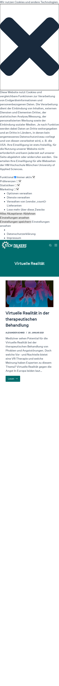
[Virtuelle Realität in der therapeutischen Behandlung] (30, 293)
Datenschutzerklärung (21, 233)
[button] (29, 47)
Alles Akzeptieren (11, 213)
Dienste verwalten (18, 197)
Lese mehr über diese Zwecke (26, 209)
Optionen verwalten (19, 193)
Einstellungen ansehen (14, 217)
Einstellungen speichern (15, 221)
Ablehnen (29, 213)
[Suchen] (50, 245)
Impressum (14, 237)
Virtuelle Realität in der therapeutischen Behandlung (27, 319)
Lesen (14, 379)
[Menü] (55, 245)
